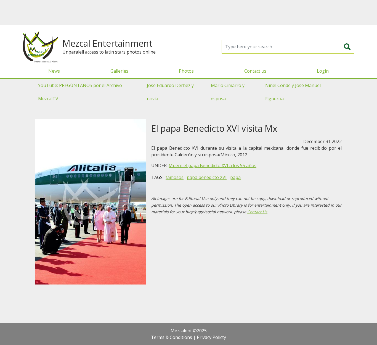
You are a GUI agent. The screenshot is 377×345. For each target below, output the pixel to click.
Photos (186, 71)
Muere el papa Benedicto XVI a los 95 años (212, 165)
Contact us (255, 71)
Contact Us (257, 211)
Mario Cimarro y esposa (228, 92)
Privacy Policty (211, 337)
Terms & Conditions (171, 337)
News (54, 71)
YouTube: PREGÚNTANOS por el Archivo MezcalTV (80, 92)
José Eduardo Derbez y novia (170, 92)
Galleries (119, 71)
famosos (175, 177)
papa (235, 177)
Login (323, 71)
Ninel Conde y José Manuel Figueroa (293, 92)
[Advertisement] (188, 12)
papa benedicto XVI (207, 177)
